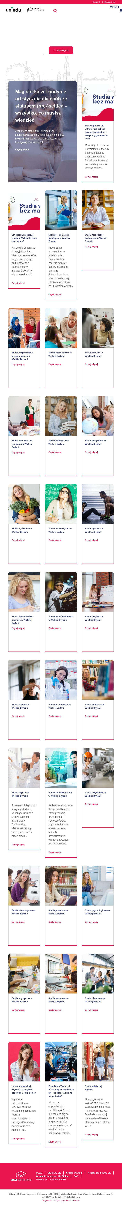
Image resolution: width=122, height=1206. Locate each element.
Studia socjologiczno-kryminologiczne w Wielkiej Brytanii (22, 356)
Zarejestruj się (110, 2)
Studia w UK (54, 1172)
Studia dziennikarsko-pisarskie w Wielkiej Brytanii (22, 619)
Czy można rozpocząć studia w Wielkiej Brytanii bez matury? (24, 238)
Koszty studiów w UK (99, 1172)
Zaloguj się (97, 2)
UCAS (39, 1172)
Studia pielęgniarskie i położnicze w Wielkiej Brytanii (59, 238)
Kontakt (76, 1200)
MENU (113, 7)
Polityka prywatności (62, 1200)
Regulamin (47, 1200)
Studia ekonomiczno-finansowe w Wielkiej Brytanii (22, 443)
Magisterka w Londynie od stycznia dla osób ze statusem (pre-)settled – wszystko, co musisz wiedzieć (41, 106)
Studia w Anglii (74, 1172)
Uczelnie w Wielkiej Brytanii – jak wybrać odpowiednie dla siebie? (24, 1089)
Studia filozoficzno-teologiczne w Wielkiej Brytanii (96, 238)
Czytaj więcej (22, 149)
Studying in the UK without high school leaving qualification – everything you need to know (96, 132)
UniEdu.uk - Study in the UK (51, 1179)
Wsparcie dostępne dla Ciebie (52, 1176)
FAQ (76, 1176)
